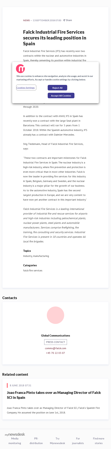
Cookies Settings (25, 87)
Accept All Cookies (61, 95)
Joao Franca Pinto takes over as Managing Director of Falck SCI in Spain (54, 395)
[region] (55, 82)
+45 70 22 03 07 (55, 353)
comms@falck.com (55, 348)
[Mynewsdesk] (14, 434)
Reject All (57, 87)
